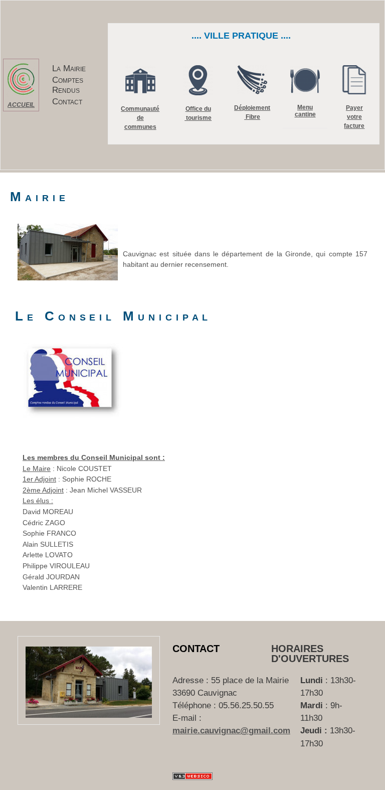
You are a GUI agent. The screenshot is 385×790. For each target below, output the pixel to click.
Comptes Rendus (67, 84)
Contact (67, 101)
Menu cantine (305, 111)
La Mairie (69, 68)
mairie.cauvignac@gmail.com (231, 730)
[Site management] (192, 776)
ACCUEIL (21, 104)
